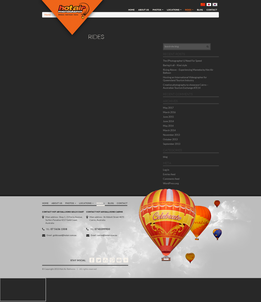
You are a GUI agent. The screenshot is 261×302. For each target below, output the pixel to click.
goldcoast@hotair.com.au (64, 235)
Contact (211, 9)
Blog (200, 9)
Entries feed (169, 174)
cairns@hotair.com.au (107, 235)
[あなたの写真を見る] (209, 4)
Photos (157, 9)
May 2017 (168, 108)
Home (131, 9)
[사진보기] (215, 4)
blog (165, 157)
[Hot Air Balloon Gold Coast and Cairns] (72, 19)
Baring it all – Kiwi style (175, 65)
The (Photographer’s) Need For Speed (182, 61)
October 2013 (170, 139)
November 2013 (171, 135)
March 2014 (169, 130)
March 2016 (169, 112)
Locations (173, 9)
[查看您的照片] (203, 4)
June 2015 (168, 117)
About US (143, 9)
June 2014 (168, 121)
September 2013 (171, 144)
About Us (57, 203)
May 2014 (168, 126)
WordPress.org (171, 183)
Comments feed (171, 179)
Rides (188, 9)
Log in (166, 170)
